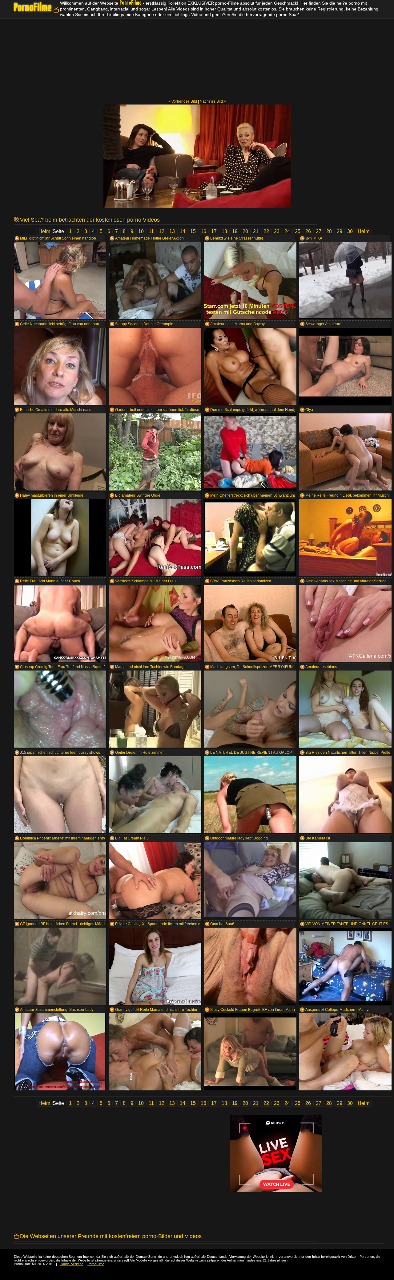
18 (224, 231)
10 (141, 231)
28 (329, 231)
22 (266, 231)
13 (172, 231)
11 (151, 231)
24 (287, 231)
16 (203, 231)
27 (318, 231)
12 (161, 231)
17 (214, 231)
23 (276, 231)
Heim (44, 231)
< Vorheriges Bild (182, 101)
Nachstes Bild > (213, 101)
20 (245, 231)
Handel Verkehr (71, 1264)
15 (193, 231)
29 (339, 231)
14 (182, 231)
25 (297, 231)
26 (308, 231)
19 (235, 231)
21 (256, 231)
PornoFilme (32, 8)
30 (350, 231)
